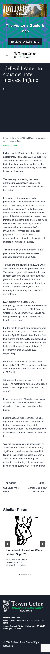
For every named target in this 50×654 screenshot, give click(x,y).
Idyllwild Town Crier (17, 559)
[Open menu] (7, 55)
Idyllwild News (10, 146)
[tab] (19, 574)
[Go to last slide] (7, 544)
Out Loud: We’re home (11, 487)
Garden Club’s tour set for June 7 (37, 487)
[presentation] (25, 530)
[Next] (42, 544)
